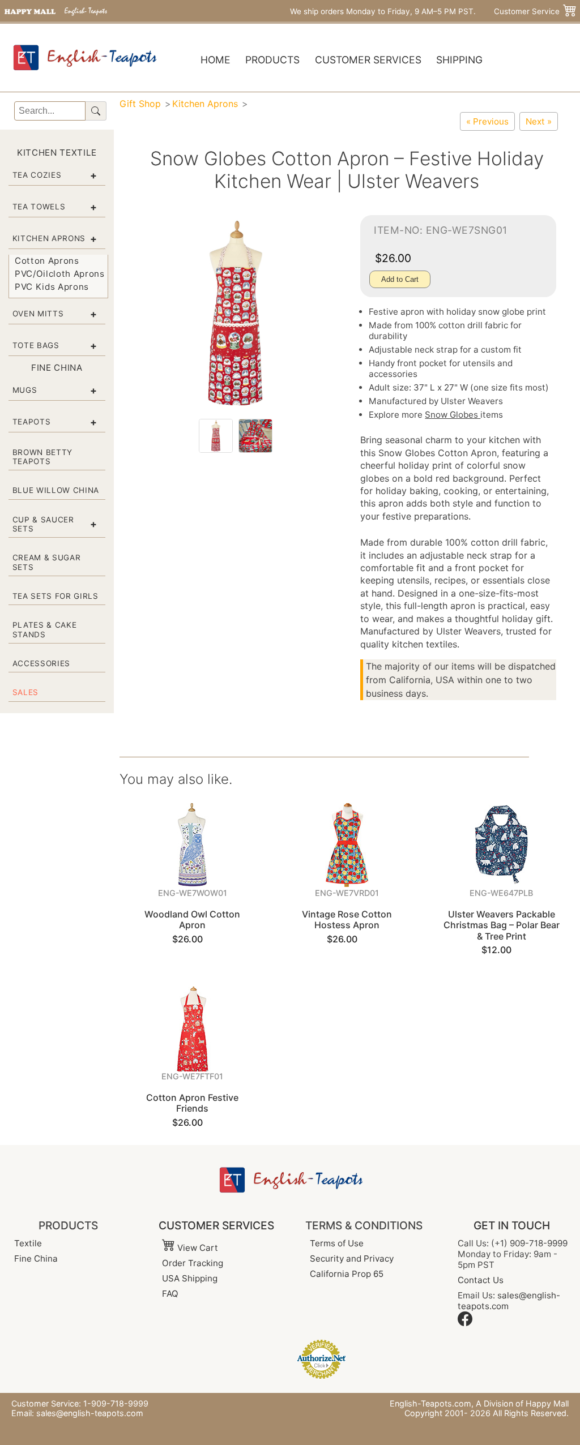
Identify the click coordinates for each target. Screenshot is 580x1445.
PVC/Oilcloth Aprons (60, 273)
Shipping (459, 60)
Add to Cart (400, 279)
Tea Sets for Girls (55, 596)
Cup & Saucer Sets (43, 524)
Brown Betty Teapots (42, 457)
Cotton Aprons (47, 260)
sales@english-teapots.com (89, 1413)
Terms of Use (337, 1243)
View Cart (196, 1247)
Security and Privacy (352, 1258)
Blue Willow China (55, 490)
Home (216, 60)
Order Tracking (192, 1263)
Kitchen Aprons (49, 238)
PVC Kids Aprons (52, 286)
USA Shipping (190, 1278)
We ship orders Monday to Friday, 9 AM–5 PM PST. (383, 11)
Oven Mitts (38, 313)
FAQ (170, 1293)
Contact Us (481, 1280)
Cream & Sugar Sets (46, 562)
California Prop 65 (346, 1273)
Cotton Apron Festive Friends (192, 1103)
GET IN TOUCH (512, 1225)
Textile (28, 1243)
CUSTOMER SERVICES (216, 1225)
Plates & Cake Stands (44, 629)
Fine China (36, 1258)
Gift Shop (140, 103)
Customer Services (368, 60)
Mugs (24, 390)
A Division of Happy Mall (522, 1403)
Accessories (41, 663)
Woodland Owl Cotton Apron (192, 919)
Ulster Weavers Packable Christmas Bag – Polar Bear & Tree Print (501, 924)
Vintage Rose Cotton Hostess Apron (347, 919)
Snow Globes (452, 414)
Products (272, 60)
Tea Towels (39, 206)
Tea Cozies (37, 174)
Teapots (31, 421)
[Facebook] (465, 1323)
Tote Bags (35, 345)
